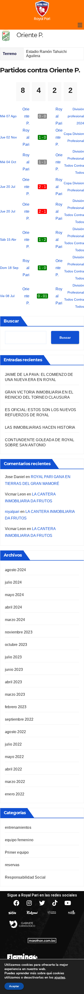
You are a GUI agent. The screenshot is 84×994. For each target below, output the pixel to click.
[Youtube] (68, 903)
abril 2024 (13, 607)
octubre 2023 (16, 645)
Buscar (11, 321)
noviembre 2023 (18, 632)
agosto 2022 (15, 732)
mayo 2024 (14, 595)
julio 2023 (13, 657)
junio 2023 (14, 670)
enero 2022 (14, 794)
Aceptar (14, 986)
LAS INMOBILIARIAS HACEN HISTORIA (40, 427)
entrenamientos (18, 827)
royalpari (12, 512)
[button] (80, 25)
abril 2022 (13, 769)
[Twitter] (42, 903)
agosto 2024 (15, 570)
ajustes (59, 977)
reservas (12, 865)
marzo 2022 (15, 782)
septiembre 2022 (19, 719)
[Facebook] (16, 903)
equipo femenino (19, 840)
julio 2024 (13, 582)
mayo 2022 (14, 757)
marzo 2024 (15, 620)
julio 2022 (13, 744)
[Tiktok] (55, 903)
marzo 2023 (15, 694)
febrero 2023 (15, 707)
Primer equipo (17, 852)
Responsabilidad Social (25, 877)
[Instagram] (29, 903)
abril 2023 (13, 682)
